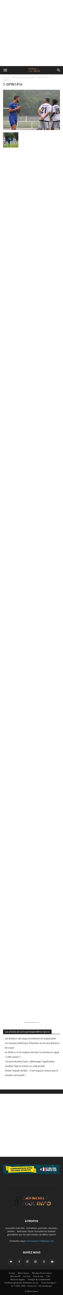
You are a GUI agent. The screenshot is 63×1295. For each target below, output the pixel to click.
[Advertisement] (31, 33)
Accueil (6, 77)
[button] (5, 70)
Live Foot (26, 1276)
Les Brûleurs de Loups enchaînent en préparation (30, 1038)
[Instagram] (27, 1262)
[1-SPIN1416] (31, 129)
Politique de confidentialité (39, 1279)
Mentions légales (17, 1279)
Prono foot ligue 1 (48, 1282)
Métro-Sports (23, 1273)
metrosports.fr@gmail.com (40, 1240)
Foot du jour (38, 1276)
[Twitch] (36, 1262)
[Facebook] (19, 1262)
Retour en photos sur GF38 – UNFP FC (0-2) (30, 77)
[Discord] (11, 1262)
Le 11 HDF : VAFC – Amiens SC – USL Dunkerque (31, 1286)
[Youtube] (52, 1262)
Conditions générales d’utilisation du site (21, 1282)
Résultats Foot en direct (42, 1273)
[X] (44, 1262)
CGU (48, 1276)
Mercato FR (15, 1276)
